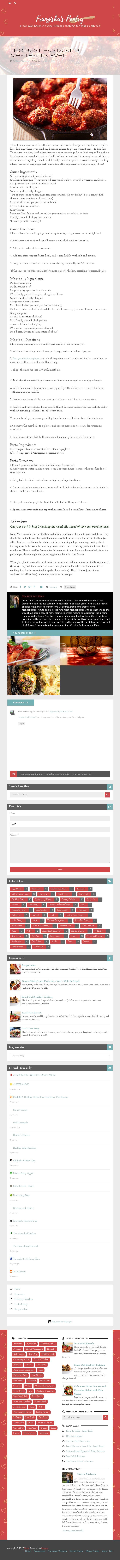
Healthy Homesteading (24, 1148)
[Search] (107, 794)
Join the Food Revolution (78, 1441)
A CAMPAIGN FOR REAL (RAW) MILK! (34, 1075)
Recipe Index (29, 965)
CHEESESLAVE (21, 1084)
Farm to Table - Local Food (79, 1431)
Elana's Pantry (20, 1110)
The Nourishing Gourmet (25, 1246)
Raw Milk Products (75, 1456)
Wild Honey (19, 1271)
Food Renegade (20, 1122)
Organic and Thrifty (23, 1208)
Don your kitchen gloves (26, 358)
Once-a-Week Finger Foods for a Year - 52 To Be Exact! (50, 981)
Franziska (19, 1294)
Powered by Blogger (62, 1322)
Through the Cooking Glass (26, 1259)
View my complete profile (72, 1531)
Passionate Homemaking (25, 1221)
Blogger (44, 1548)
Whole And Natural (27, 717)
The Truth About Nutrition (79, 1461)
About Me (107, 1551)
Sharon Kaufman (86, 1474)
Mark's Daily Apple (23, 1173)
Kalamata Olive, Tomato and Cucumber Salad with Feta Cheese (90, 1390)
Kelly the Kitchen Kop (24, 1161)
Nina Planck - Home (23, 1186)
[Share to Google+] (29, 587)
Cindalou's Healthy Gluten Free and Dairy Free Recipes (40, 1097)
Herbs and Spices (74, 1436)
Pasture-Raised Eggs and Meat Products (85, 1451)
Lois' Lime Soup (30, 1028)
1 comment (53, 587)
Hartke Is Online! (21, 1135)
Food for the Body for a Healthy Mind (33, 712)
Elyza (26, 1548)
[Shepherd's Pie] (33, 680)
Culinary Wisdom (24, 1299)
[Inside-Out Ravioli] (33, 651)
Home (17, 1289)
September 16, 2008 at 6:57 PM (61, 712)
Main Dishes (70, 587)
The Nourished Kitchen (24, 1233)
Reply (21, 724)
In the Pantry (21, 1304)
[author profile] (14, 601)
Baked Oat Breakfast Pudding (37, 997)
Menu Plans (92, 1551)
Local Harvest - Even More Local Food (85, 1446)
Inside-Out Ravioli (32, 1013)
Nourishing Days (21, 1195)
